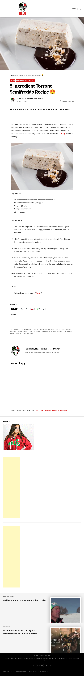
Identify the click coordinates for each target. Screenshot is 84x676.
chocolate (19, 329)
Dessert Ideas (53, 329)
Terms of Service (20, 671)
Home (12, 75)
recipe (13, 333)
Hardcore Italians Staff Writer (31, 98)
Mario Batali (69, 331)
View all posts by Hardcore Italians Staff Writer (42, 352)
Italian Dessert (57, 331)
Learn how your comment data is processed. (51, 410)
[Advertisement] (12, 487)
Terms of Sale (32, 671)
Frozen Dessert (35, 331)
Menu (74, 9)
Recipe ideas (21, 333)
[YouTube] (50, 665)
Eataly (62, 133)
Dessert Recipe (66, 329)
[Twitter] (42, 665)
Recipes (31, 80)
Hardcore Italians (42, 656)
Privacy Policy (7, 671)
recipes (30, 333)
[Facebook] (33, 665)
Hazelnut (46, 331)
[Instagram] (38, 665)
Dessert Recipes (21, 80)
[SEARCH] (79, 9)
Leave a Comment (68, 101)
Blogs (13, 80)
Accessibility (44, 671)
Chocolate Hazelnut (32, 329)
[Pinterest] (46, 665)
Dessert (44, 329)
